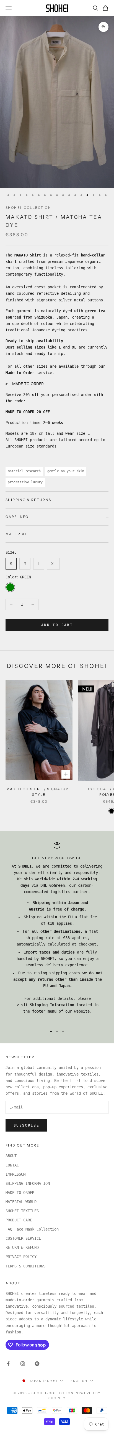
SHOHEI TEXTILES (22, 1211)
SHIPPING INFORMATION (28, 1183)
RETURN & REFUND (22, 1247)
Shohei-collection (28, 207)
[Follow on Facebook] (8, 1363)
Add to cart (57, 625)
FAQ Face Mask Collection (32, 1229)
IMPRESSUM (15, 1174)
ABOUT (11, 1155)
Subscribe (26, 1125)
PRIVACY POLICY (21, 1256)
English (79, 1381)
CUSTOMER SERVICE (23, 1238)
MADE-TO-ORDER (20, 1192)
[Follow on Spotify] (37, 1363)
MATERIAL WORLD (21, 1201)
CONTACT (13, 1165)
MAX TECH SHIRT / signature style (38, 792)
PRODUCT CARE (19, 1220)
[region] (57, 932)
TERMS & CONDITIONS (25, 1266)
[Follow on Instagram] (22, 1363)
